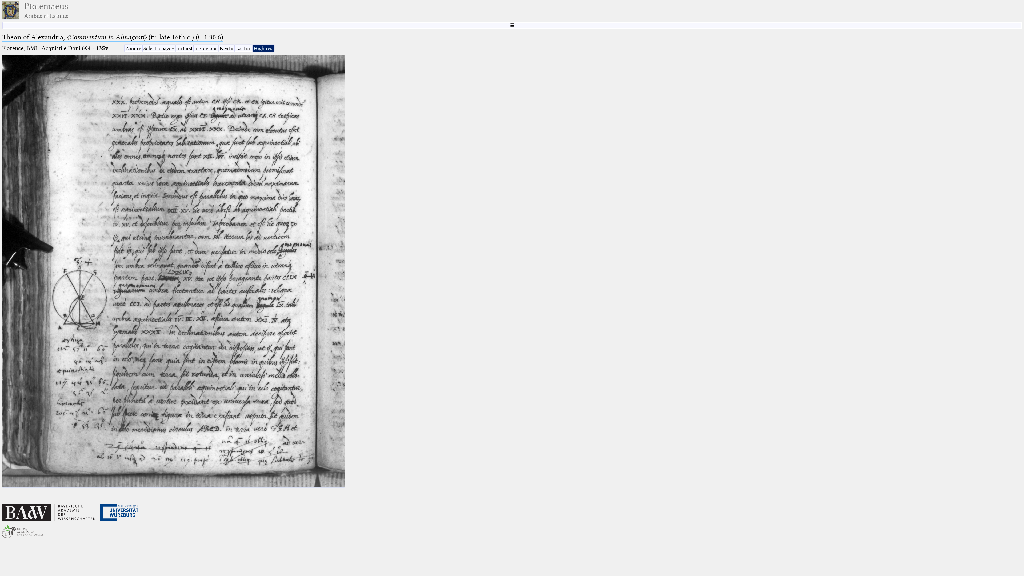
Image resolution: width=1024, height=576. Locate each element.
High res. (263, 48)
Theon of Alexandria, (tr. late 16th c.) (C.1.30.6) (112, 37)
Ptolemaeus (46, 10)
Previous (207, 48)
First (188, 48)
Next (225, 48)
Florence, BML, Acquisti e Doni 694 (46, 48)
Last (240, 48)
